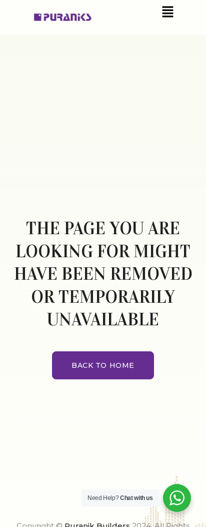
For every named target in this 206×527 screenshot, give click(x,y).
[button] (168, 12)
